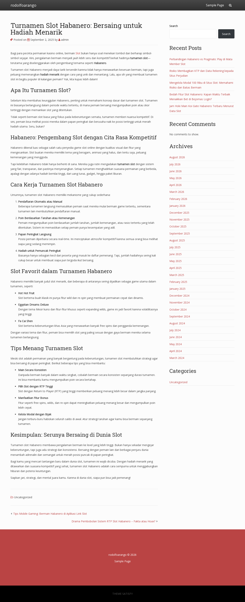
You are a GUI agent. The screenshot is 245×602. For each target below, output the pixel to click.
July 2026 (174, 164)
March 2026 (176, 192)
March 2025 (176, 275)
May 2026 (175, 178)
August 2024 (177, 323)
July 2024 (174, 330)
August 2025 (177, 240)
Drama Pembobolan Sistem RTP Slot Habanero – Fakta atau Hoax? (113, 521)
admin (64, 39)
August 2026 (177, 157)
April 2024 (175, 351)
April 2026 (175, 185)
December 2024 (179, 295)
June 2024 (175, 337)
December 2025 (179, 212)
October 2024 (177, 309)
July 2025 (174, 247)
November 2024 (179, 302)
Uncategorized (23, 497)
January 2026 (177, 206)
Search (173, 26)
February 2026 (178, 199)
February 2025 (178, 282)
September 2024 (179, 316)
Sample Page (215, 5)
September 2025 (179, 233)
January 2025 (177, 288)
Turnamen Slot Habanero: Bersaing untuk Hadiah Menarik (76, 28)
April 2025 (175, 268)
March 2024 (176, 358)
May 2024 (175, 344)
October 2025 (177, 226)
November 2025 (179, 219)
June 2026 (175, 171)
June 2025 (175, 254)
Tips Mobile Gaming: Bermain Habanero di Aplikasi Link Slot (50, 513)
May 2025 (175, 261)
